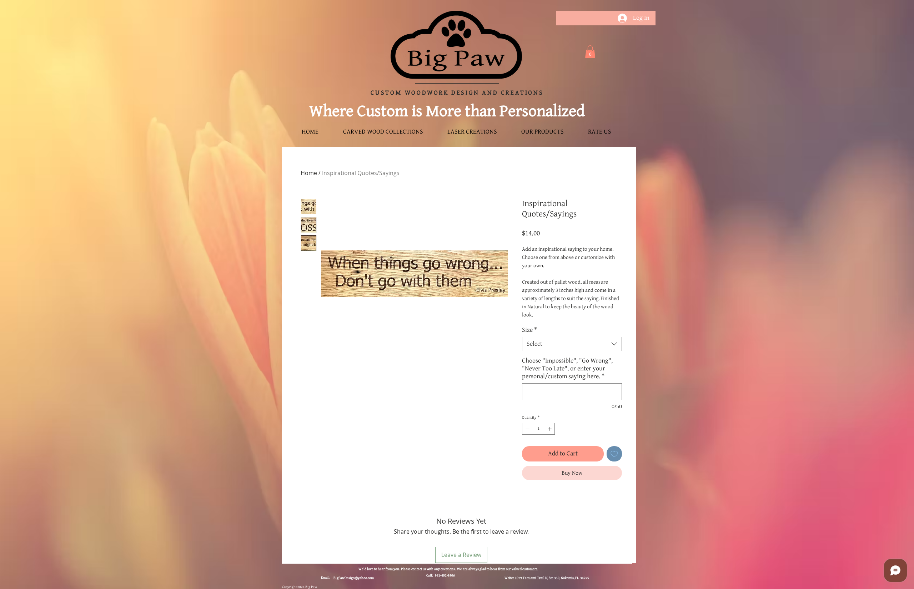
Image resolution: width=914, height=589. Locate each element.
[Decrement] (527, 428)
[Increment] (550, 428)
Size (529, 330)
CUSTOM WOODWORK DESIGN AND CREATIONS (457, 92)
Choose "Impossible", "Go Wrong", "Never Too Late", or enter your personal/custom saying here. (567, 368)
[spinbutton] (539, 428)
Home (309, 173)
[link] (590, 51)
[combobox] (572, 344)
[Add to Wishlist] (614, 453)
